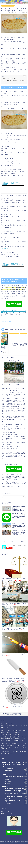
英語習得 (15, 779)
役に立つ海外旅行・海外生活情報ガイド (15, 788)
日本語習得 (15, 783)
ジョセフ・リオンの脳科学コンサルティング (15, 777)
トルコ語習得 (15, 781)
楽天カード (13, 231)
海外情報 (14, 786)
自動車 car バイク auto (15, 801)
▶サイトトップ (5, 811)
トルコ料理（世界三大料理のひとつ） (15, 796)
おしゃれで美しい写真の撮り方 (15, 800)
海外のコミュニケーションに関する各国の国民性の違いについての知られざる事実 (14, 764)
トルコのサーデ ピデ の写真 (10, 78)
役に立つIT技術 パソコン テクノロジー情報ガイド (15, 794)
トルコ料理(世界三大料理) (6, 321)
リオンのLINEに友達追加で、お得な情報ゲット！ (14, 81)
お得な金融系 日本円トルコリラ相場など (15, 790)
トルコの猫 (15, 798)
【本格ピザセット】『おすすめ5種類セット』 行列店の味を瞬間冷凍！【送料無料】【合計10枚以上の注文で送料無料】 (12, 183)
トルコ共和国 (15, 803)
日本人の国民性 (15, 770)
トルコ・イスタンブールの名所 (15, 791)
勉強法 (14, 774)
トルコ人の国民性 (15, 768)
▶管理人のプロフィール (7, 813)
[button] (23, 76)
